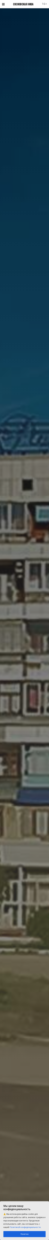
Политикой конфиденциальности (25, 1227)
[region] (24, 1220)
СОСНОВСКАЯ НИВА (23, 4)
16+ (44, 4)
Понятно (24, 1234)
